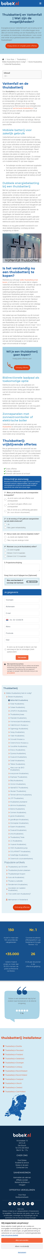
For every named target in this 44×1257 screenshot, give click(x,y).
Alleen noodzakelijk (22, 1246)
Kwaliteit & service (22, 1163)
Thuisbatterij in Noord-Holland (16, 1075)
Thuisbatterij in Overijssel (14, 1079)
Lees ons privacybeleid (9, 1235)
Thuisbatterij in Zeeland (13, 1088)
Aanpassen (22, 1252)
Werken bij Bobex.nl (22, 1182)
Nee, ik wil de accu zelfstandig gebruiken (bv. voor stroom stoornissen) (22, 511)
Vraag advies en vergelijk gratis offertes (22, 46)
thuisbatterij (7, 427)
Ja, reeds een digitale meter (17, 537)
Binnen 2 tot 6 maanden (16, 553)
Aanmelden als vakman (22, 1177)
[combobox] (7, 620)
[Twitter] (14, 1203)
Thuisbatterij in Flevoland (14, 1050)
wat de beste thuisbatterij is (23, 108)
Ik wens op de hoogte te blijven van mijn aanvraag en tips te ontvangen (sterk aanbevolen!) (22, 649)
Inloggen (22, 1185)
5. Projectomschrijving (13, 563)
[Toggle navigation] (40, 3)
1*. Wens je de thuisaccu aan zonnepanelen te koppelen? (21, 494)
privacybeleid (11, 673)
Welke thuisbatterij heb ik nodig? (14, 62)
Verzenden (22, 657)
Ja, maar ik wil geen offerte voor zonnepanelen (19, 505)
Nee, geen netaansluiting (16, 528)
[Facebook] (10, 1203)
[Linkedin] (27, 1203)
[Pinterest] (23, 1203)
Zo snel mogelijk (13, 550)
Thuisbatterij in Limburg (13, 1067)
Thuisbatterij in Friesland (14, 1055)
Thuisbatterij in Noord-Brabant (16, 1071)
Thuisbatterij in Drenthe (13, 1046)
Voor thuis (10, 59)
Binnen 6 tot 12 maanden (16, 556)
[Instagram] (32, 1203)
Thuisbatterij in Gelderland (14, 1059)
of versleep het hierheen (15, 581)
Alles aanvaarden (22, 1240)
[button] (40, 3)
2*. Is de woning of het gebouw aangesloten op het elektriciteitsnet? (21, 520)
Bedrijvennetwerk (22, 1197)
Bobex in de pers (22, 1165)
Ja (8, 524)
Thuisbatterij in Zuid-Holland (15, 1092)
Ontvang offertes (22, 368)
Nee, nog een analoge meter (18, 540)
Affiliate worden (22, 1180)
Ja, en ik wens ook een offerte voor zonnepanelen (20, 499)
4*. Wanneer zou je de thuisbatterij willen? (20, 547)
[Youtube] (19, 1203)
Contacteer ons (22, 1167)
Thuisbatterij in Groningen (14, 1063)
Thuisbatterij (21, 59)
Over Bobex (22, 1160)
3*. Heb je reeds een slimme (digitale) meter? (21, 534)
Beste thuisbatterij (35, 62)
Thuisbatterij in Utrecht (13, 1083)
